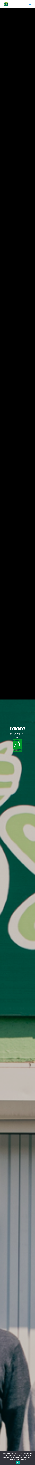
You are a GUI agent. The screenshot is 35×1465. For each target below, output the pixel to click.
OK (18, 1462)
